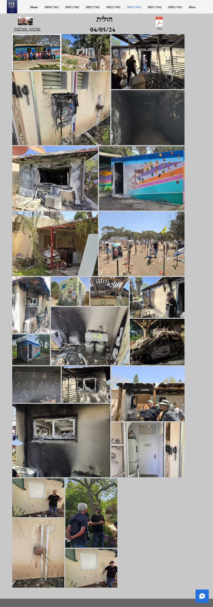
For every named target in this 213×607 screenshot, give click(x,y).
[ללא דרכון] (12, 6)
